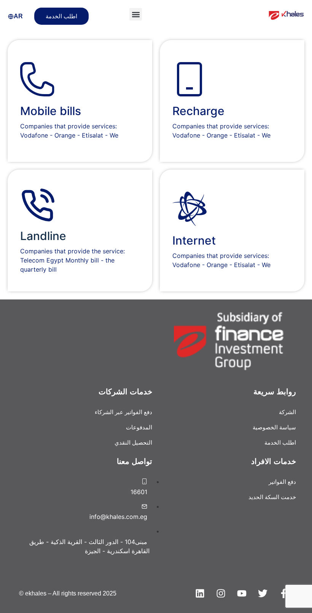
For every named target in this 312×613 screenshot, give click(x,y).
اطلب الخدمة (61, 16)
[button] (135, 14)
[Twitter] (262, 593)
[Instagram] (220, 593)
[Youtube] (241, 593)
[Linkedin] (199, 593)
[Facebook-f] (283, 593)
